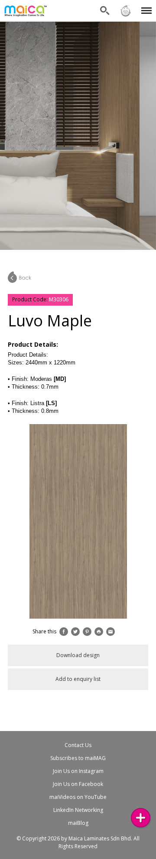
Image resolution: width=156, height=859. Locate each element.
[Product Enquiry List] (141, 818)
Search (104, 5)
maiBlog (78, 823)
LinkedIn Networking (78, 810)
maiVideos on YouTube (78, 797)
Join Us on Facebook (78, 784)
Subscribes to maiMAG (78, 758)
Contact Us (78, 745)
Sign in (125, 5)
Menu (145, 5)
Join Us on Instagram (78, 771)
